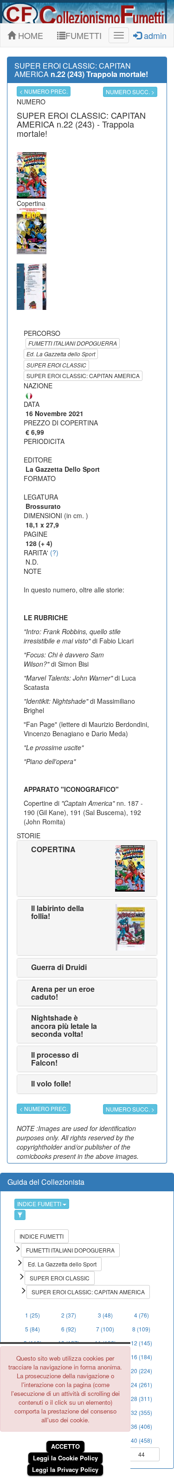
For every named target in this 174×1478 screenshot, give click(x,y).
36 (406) (141, 1426)
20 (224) (141, 1371)
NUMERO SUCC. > (130, 92)
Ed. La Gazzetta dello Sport (60, 354)
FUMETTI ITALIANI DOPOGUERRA (72, 343)
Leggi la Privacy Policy (65, 1469)
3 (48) (105, 1315)
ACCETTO (65, 1446)
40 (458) (141, 1440)
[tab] (87, 868)
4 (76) (141, 1315)
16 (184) (141, 1357)
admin (154, 35)
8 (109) (141, 1329)
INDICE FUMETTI (40, 1204)
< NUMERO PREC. (43, 91)
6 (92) (68, 1329)
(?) (54, 552)
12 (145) (141, 1343)
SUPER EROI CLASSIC (56, 365)
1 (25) (32, 1315)
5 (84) (32, 1329)
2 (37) (68, 1315)
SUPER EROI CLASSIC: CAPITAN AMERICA (83, 375)
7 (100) (105, 1329)
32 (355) (141, 1412)
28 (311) (141, 1398)
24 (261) (141, 1384)
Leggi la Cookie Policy (65, 1457)
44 (141, 1454)
